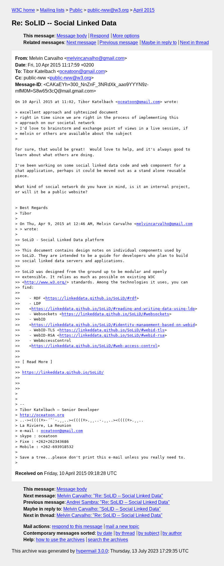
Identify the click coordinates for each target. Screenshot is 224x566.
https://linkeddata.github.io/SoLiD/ (63, 372)
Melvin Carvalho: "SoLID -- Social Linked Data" (112, 508)
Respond (99, 35)
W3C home (23, 10)
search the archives (108, 539)
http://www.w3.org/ (45, 282)
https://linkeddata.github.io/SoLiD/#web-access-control (95, 346)
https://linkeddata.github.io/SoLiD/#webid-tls (112, 330)
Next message (81, 42)
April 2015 (144, 10)
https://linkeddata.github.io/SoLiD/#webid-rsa (112, 335)
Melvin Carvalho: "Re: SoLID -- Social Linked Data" (110, 495)
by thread (125, 533)
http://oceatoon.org (42, 415)
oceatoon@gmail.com (82, 71)
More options (126, 35)
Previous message (118, 42)
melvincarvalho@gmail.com (95, 58)
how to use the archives (60, 539)
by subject (148, 533)
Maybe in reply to (159, 42)
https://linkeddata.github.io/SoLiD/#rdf (91, 298)
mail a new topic (122, 526)
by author (172, 533)
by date (104, 533)
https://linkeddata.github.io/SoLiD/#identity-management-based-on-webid (113, 325)
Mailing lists (52, 10)
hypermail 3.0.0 (92, 550)
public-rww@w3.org (108, 10)
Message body (72, 35)
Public (76, 10)
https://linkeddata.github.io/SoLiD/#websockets (115, 314)
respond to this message (77, 526)
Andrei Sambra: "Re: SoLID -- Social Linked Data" (118, 502)
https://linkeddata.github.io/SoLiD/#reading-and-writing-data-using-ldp (113, 308)
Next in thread (194, 42)
